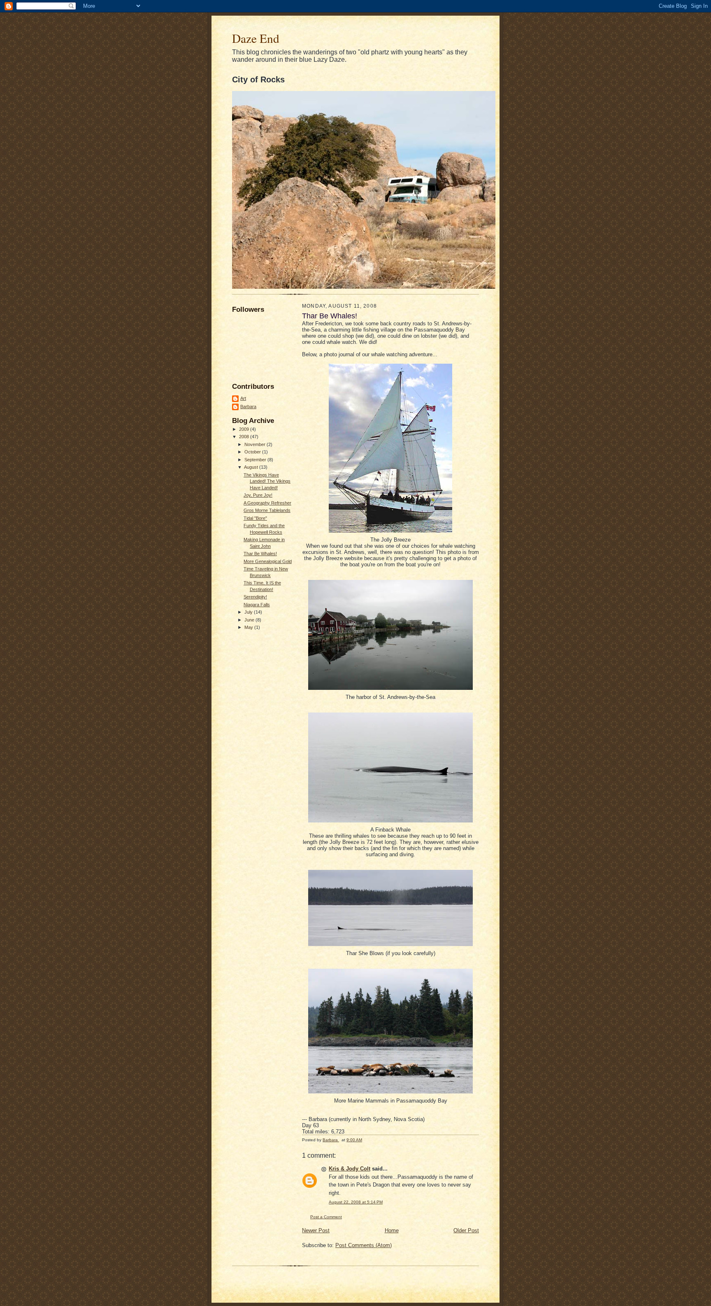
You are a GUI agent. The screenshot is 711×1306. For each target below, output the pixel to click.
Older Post (466, 1230)
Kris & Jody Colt (349, 1169)
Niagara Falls (257, 604)
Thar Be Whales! (260, 553)
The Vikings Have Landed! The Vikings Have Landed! (267, 481)
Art (243, 398)
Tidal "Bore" (255, 518)
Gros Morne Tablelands (267, 510)
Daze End (255, 38)
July (249, 612)
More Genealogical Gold (268, 561)
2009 (244, 429)
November (255, 444)
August (251, 467)
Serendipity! (255, 596)
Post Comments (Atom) (363, 1245)
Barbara (248, 406)
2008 (244, 436)
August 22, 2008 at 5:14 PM (356, 1202)
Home (392, 1230)
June (250, 619)
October (253, 451)
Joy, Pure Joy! (258, 495)
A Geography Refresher (267, 502)
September (255, 459)
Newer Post (316, 1230)
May (249, 627)
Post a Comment (326, 1217)
